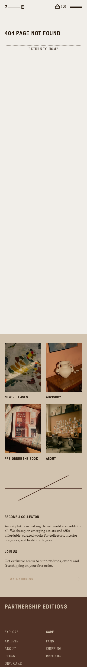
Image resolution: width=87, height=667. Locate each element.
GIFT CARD (14, 664)
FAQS (50, 641)
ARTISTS (11, 641)
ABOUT (10, 649)
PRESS (10, 656)
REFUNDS (53, 656)
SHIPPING (54, 649)
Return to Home (44, 49)
